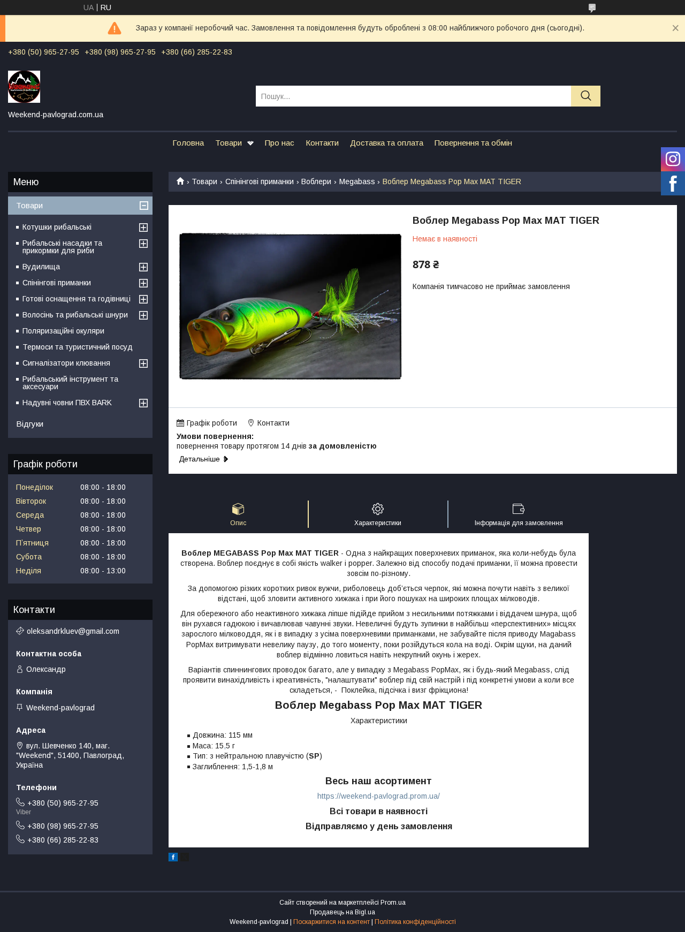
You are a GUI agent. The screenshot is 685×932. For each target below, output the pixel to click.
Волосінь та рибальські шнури (75, 314)
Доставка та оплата (386, 142)
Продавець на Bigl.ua (342, 912)
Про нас (279, 142)
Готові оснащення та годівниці (76, 298)
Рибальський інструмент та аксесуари (70, 383)
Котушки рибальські (57, 227)
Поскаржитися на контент (331, 922)
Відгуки (29, 423)
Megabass (357, 181)
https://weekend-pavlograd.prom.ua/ (378, 796)
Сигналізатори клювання (66, 363)
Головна (188, 142)
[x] (184, 858)
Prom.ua (393, 902)
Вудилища (41, 266)
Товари (228, 142)
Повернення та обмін (473, 142)
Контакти (322, 142)
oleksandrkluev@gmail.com (73, 631)
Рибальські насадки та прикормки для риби (62, 247)
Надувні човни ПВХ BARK (67, 402)
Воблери (316, 181)
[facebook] (173, 858)
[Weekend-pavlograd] (125, 86)
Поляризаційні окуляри (63, 331)
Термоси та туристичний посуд (77, 347)
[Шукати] (585, 96)
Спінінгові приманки (259, 181)
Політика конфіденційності (415, 922)
